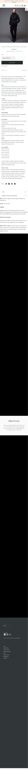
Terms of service (6, 649)
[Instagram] (7, 634)
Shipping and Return (7, 651)
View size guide (4, 65)
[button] (7, 625)
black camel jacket (8, 78)
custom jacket (6, 140)
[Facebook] (5, 634)
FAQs (4, 653)
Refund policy (6, 656)
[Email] (10, 634)
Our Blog (5, 658)
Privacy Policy (6, 647)
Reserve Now (14, 2)
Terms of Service (6, 654)
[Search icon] (18, 5)
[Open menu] (25, 5)
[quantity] (17, 58)
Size (2, 54)
